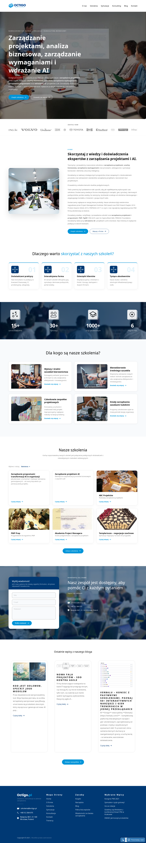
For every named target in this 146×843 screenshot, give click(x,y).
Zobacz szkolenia (72, 551)
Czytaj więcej (16, 502)
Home (48, 799)
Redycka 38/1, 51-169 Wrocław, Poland (84, 610)
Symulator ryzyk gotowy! (115, 802)
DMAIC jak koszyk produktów (116, 818)
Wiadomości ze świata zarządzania (84, 814)
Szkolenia (94, 6)
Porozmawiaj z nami (137, 840)
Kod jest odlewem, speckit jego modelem (27, 688)
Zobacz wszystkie (72, 762)
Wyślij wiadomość (20, 623)
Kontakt (134, 6)
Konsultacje (51, 813)
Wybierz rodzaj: (14, 466)
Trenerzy (49, 820)
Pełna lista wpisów (82, 809)
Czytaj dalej (17, 715)
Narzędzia (79, 802)
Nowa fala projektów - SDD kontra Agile (69, 677)
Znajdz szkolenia (17, 97)
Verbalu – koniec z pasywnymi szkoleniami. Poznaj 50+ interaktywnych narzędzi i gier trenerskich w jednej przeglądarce (116, 701)
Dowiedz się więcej (40, 97)
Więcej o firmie (98, 231)
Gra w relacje (110, 806)
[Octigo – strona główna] (17, 6)
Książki (78, 799)
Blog (126, 6)
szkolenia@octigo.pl (78, 603)
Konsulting (116, 6)
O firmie (49, 802)
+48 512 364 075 (76, 606)
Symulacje (105, 6)
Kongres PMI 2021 (112, 799)
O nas (84, 6)
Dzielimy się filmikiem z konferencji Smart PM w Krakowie (114, 812)
